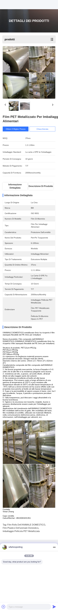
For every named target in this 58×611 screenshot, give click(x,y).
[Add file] (3, 607)
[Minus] (54, 547)
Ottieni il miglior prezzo (15, 129)
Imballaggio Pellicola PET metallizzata (21, 531)
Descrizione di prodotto (41, 186)
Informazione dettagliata (15, 186)
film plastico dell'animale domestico (20, 528)
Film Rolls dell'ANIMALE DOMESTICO (26, 525)
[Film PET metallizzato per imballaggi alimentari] (29, 72)
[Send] (54, 607)
